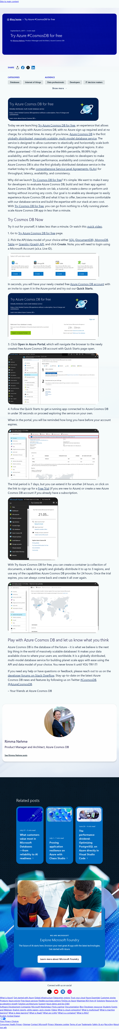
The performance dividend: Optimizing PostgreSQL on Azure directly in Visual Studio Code (89, 844)
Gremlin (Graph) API (31, 244)
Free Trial (43, 488)
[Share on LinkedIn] (33, 67)
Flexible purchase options (49, 1001)
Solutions (101, 1001)
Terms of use (75, 1024)
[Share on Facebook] (23, 67)
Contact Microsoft (39, 1024)
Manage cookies (62, 1024)
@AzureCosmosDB (20, 684)
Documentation (72, 1007)
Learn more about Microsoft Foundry (59, 959)
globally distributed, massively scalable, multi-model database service (52, 138)
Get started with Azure (24, 997)
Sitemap (26, 1024)
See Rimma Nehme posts (16, 755)
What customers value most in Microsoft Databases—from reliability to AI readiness (29, 846)
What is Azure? (6, 997)
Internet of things (33, 82)
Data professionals (55, 82)
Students (107, 1007)
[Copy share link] (17, 67)
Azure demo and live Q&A (58, 1004)
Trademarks (87, 1024)
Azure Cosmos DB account (87, 284)
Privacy (51, 1024)
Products (4, 1001)
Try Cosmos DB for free (47, 180)
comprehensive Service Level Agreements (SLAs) (66, 169)
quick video (94, 226)
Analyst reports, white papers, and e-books (32, 1010)
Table (11, 244)
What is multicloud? (90, 1010)
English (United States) (10, 1016)
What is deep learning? (19, 1013)
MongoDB (101, 240)
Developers (75, 82)
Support (42, 1004)
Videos (54, 1010)
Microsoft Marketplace (41, 1007)
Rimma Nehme (19, 41)
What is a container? (67, 1013)
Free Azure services (29, 1001)
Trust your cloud (78, 997)
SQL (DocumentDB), (82, 240)
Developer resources (93, 1007)
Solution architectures (28, 1004)
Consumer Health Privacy (11, 1024)
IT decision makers (94, 82)
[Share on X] (28, 67)
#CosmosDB (88, 680)
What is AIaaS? (36, 1013)
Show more (58, 88)
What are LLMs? (50, 1013)
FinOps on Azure (68, 1001)
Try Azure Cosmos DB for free (56, 125)
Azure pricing (14, 1001)
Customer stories (108, 997)
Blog (82, 1007)
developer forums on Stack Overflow (31, 675)
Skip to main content (9, 1)
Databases (14, 82)
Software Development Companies (15, 1007)
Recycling (108, 1024)
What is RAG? (83, 1013)
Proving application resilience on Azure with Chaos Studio (57, 850)
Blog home (15, 19)
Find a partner (58, 1007)
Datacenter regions (61, 997)
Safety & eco (98, 1024)
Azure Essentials (93, 997)
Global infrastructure (43, 997)
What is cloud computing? (69, 1010)
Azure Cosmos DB (81, 134)
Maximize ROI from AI (86, 1001)
